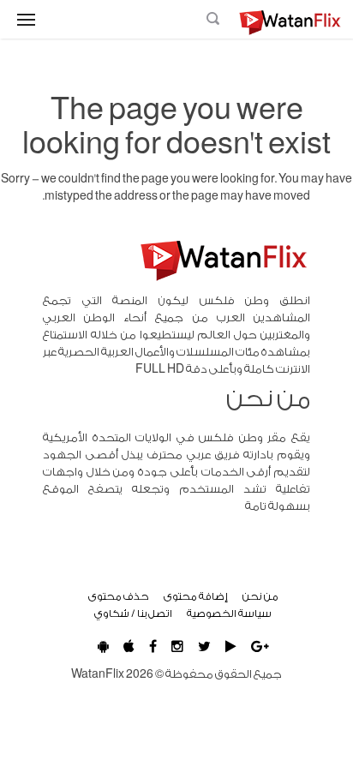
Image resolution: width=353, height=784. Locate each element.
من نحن (260, 596)
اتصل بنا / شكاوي (133, 613)
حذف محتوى (118, 596)
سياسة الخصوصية (229, 613)
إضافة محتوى (196, 596)
